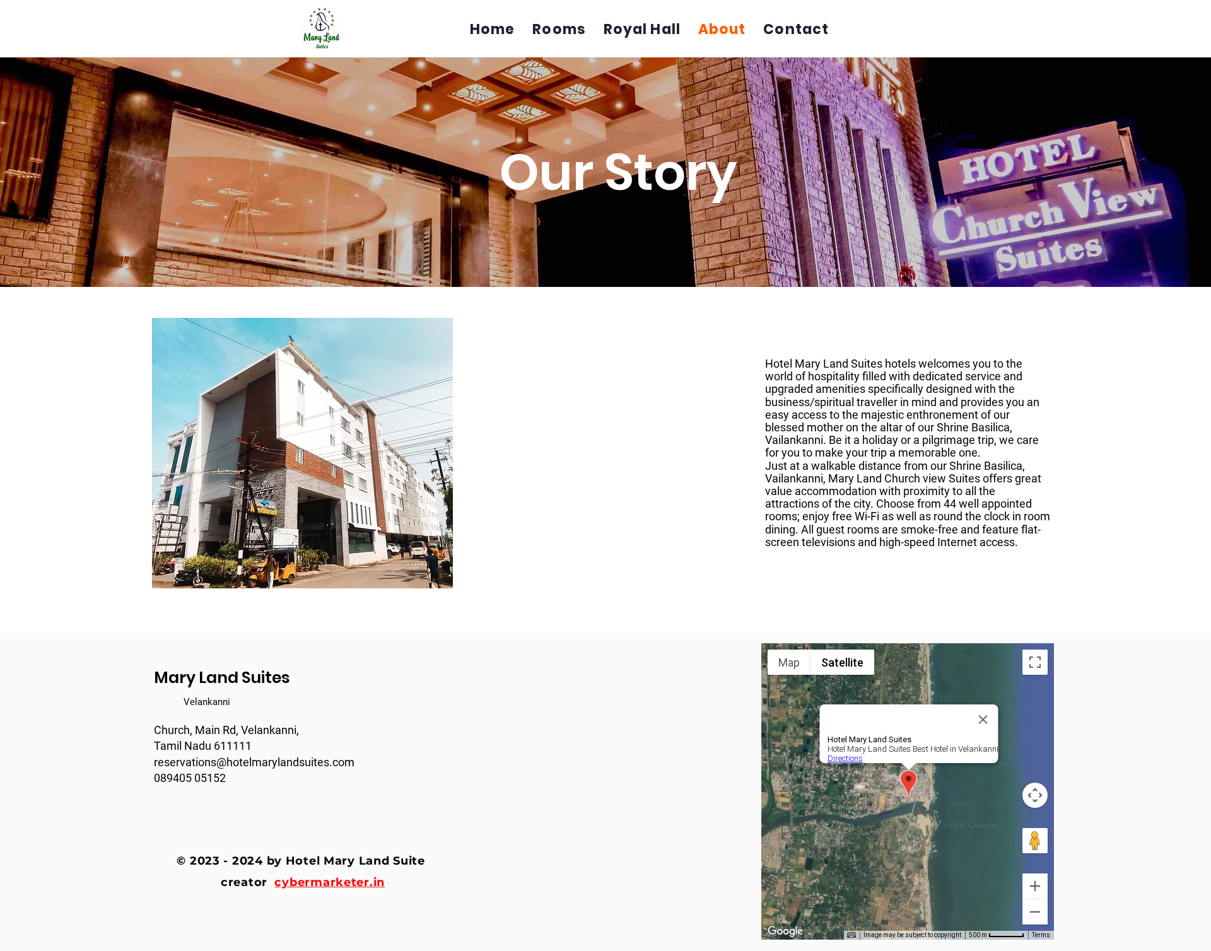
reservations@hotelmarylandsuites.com (254, 762)
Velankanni (207, 702)
